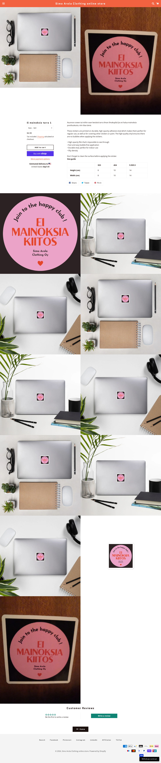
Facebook (54, 740)
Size (30, 128)
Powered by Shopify (97, 751)
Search (42, 740)
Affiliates (106, 740)
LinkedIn (93, 740)
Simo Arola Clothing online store (80, 3)
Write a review (104, 716)
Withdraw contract (149, 759)
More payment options (40, 159)
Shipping (40, 136)
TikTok (119, 740)
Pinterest (67, 740)
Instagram (80, 740)
